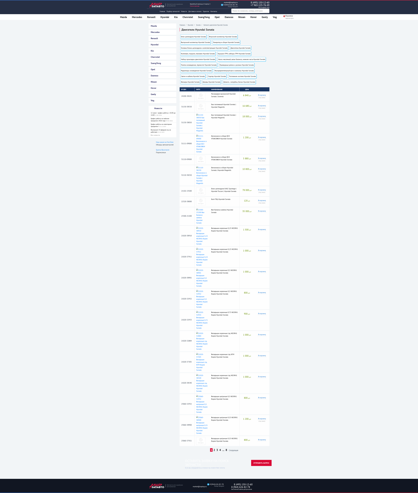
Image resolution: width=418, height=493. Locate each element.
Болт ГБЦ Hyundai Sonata (220, 199)
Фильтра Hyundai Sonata (190, 82)
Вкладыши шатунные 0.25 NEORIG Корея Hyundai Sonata (224, 418)
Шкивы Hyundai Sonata (211, 82)
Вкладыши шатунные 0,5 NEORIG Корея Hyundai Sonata (224, 397)
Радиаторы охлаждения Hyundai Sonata (196, 71)
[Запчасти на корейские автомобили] (168, 5)
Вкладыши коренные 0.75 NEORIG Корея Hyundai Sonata (224, 313)
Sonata (198, 25)
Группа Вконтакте (162, 150)
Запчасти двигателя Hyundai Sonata (215, 25)
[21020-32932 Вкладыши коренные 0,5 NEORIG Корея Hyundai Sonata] (202, 299)
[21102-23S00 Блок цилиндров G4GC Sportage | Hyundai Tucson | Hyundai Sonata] (200, 191)
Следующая (233, 450)
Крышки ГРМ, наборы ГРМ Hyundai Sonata (234, 54)
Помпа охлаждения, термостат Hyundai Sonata (199, 65)
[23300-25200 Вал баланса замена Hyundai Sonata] (202, 216)
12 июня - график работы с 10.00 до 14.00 (163, 114)
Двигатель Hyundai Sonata (240, 48)
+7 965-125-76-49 (260, 6)
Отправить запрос (261, 463)
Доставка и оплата (194, 11)
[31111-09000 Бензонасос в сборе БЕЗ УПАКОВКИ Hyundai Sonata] (202, 144)
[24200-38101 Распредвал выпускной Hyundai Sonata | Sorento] (200, 96)
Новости (184, 11)
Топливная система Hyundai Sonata (242, 76)
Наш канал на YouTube (164, 142)
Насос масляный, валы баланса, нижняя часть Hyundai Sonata (241, 59)
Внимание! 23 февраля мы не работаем (161, 131)
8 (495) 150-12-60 (260, 2)
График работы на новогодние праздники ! (161, 125)
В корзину (262, 95)
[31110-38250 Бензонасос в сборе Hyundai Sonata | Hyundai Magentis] (202, 175)
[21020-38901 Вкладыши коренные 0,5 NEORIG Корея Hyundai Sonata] (202, 278)
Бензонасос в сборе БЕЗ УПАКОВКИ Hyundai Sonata (221, 137)
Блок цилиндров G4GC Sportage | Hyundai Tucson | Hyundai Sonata (223, 190)
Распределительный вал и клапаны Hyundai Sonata (234, 71)
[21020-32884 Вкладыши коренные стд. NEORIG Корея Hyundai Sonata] (202, 341)
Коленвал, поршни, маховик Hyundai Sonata (198, 54)
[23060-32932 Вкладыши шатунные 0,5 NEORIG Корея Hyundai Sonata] (202, 404)
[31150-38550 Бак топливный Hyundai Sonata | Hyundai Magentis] (200, 107)
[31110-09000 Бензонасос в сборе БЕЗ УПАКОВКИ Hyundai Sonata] (200, 159)
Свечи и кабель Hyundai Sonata (193, 76)
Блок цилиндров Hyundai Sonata (193, 37)
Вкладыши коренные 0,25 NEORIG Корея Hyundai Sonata (224, 229)
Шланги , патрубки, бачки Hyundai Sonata (239, 82)
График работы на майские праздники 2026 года (162, 120)
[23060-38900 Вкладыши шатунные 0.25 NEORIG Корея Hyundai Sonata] (202, 425)
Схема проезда (194, 6)
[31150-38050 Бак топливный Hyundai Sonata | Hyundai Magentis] (202, 122)
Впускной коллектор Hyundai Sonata (223, 37)
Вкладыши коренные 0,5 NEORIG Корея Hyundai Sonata (224, 271)
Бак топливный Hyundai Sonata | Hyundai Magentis (223, 105)
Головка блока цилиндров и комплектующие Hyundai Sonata (204, 48)
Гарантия (206, 11)
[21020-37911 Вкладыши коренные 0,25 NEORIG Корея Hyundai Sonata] (202, 257)
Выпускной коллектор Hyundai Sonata (195, 42)
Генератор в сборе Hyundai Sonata (226, 42)
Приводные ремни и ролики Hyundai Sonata (237, 65)
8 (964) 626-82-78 (230, 6)
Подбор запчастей (173, 11)
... (223, 450)
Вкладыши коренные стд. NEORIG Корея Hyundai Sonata (224, 334)
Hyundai (190, 25)
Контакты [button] (214, 11)
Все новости (155, 135)
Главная (162, 11)
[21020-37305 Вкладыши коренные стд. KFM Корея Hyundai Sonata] (202, 362)
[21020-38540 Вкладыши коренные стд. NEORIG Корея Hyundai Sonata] (202, 383)
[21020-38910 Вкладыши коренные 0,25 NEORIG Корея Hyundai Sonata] (202, 236)
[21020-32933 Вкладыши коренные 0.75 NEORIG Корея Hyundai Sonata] (202, 320)
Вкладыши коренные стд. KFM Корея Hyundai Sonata (222, 355)
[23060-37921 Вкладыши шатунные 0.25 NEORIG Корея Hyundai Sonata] (200, 441)
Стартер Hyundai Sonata (217, 76)
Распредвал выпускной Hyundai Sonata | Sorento (223, 95)
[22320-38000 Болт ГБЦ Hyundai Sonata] (200, 201)
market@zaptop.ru (230, 2)
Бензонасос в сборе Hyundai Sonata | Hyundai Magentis (222, 168)
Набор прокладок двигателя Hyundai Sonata (198, 59)
